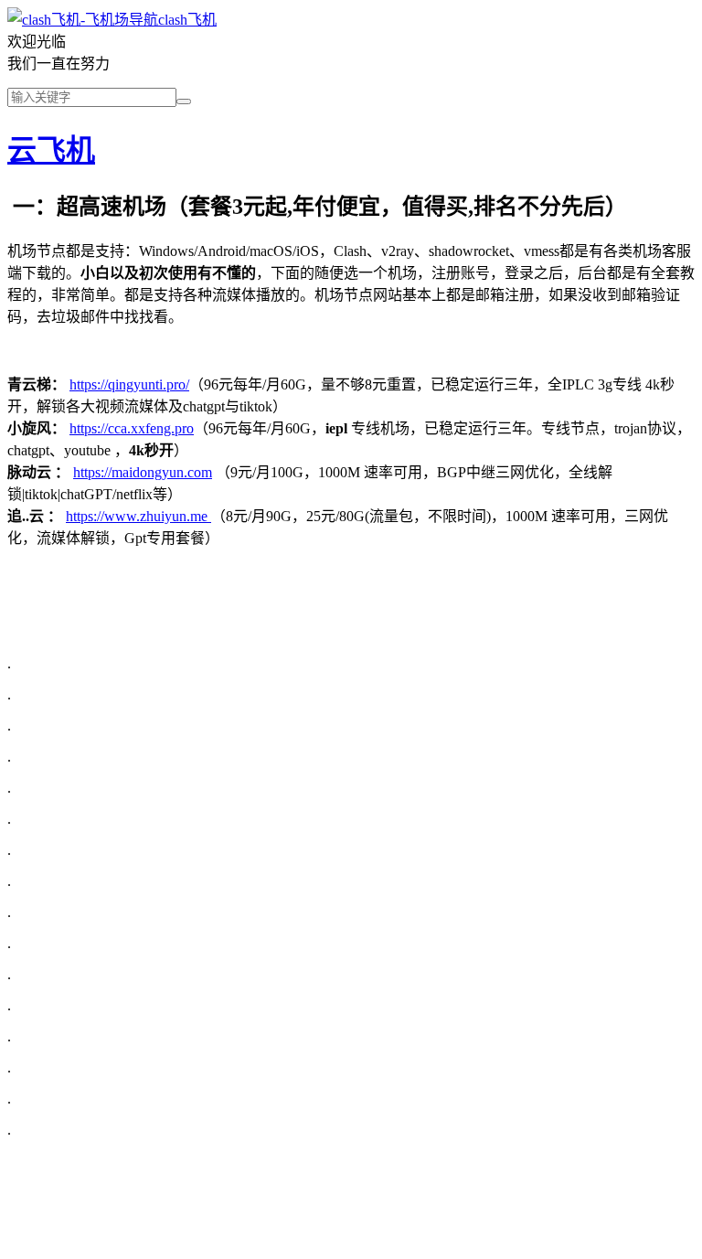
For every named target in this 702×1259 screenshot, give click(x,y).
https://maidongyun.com (142, 472)
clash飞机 (187, 19)
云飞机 (51, 149)
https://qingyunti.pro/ (129, 384)
